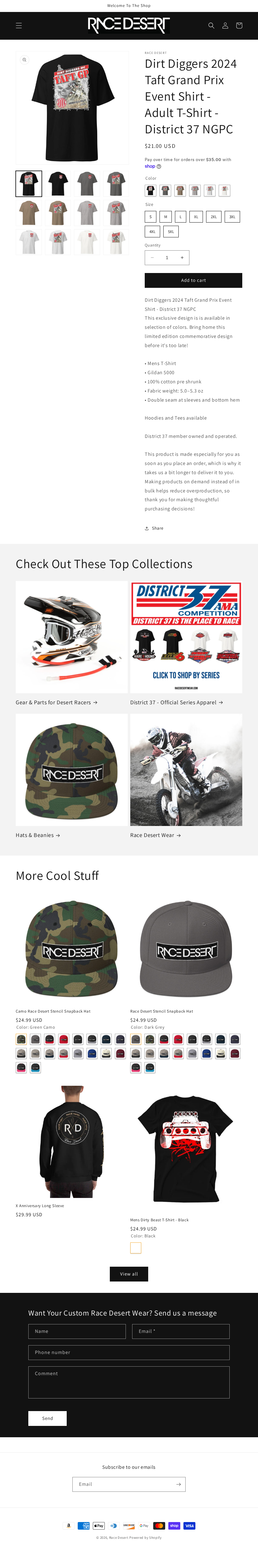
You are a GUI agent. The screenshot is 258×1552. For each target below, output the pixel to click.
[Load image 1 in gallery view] (29, 184)
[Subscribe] (178, 1484)
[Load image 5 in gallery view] (29, 213)
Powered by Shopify (145, 1537)
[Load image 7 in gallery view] (87, 213)
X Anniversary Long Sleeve (40, 1205)
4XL (152, 230)
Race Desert (119, 1537)
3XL (232, 215)
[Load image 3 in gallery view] (87, 184)
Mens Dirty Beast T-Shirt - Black (159, 1220)
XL (196, 215)
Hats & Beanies (34, 835)
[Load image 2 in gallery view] (58, 184)
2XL (213, 215)
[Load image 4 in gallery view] (116, 184)
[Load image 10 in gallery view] (58, 242)
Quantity (152, 245)
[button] (19, 25)
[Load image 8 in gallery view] (116, 213)
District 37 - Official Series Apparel (173, 702)
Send (47, 1418)
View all (129, 1274)
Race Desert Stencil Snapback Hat (161, 1011)
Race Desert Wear (152, 835)
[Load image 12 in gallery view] (116, 242)
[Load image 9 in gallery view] (29, 242)
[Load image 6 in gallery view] (58, 213)
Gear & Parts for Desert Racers (53, 702)
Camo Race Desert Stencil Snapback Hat (53, 1011)
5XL (171, 230)
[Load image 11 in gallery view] (87, 242)
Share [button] (158, 528)
